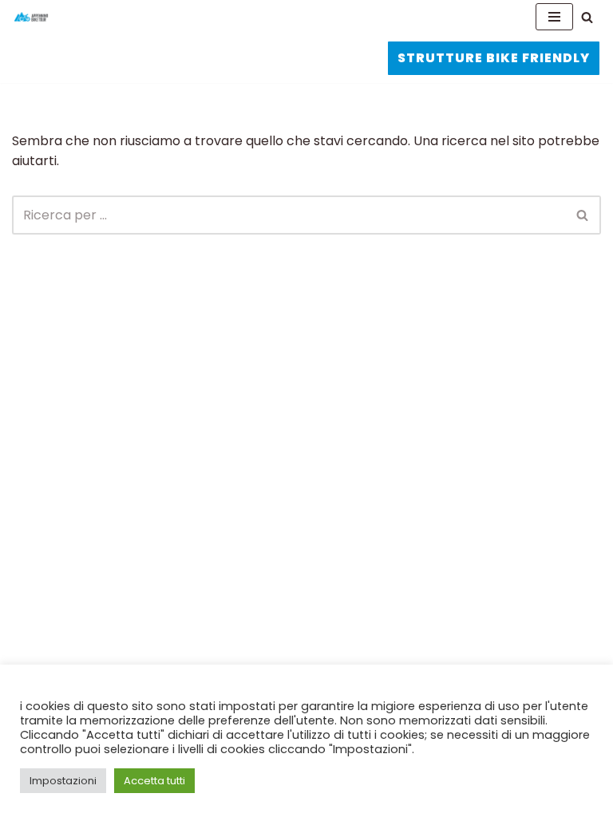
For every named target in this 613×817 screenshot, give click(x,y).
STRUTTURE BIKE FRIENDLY (493, 58)
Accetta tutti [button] (154, 780)
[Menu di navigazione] (554, 16)
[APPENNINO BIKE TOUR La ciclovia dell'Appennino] (31, 17)
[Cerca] (587, 17)
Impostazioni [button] (63, 780)
